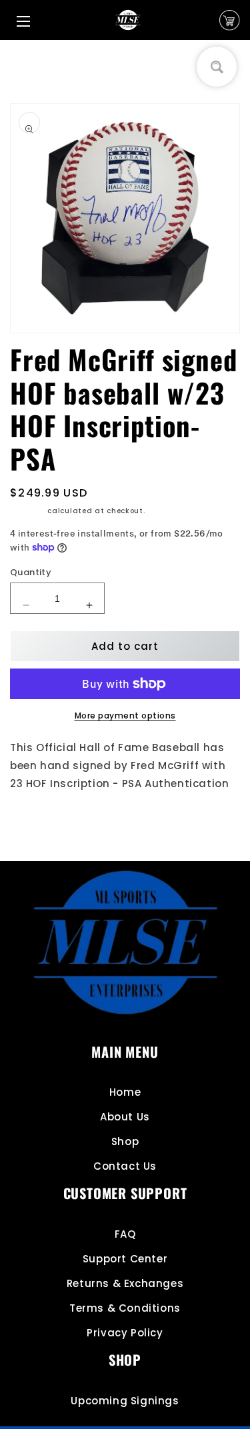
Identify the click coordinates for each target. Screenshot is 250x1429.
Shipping (27, 511)
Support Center (125, 1259)
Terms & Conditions (125, 1308)
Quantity (30, 572)
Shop (125, 1141)
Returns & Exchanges (125, 1283)
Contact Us (125, 1166)
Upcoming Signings (125, 1401)
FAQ (125, 1234)
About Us (125, 1117)
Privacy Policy (125, 1333)
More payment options (125, 715)
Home (125, 1092)
